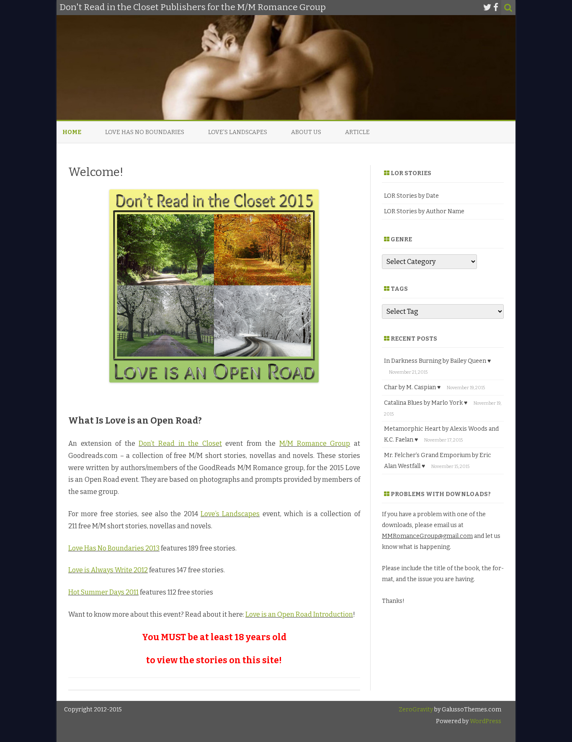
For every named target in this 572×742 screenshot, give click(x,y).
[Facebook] (495, 7)
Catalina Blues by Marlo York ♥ (425, 402)
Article (357, 132)
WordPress (485, 721)
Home (71, 132)
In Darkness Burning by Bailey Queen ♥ (437, 361)
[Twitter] (487, 7)
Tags (399, 288)
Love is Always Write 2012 (108, 570)
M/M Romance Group (314, 443)
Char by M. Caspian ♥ (412, 387)
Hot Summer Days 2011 (103, 592)
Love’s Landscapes (237, 132)
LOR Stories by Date (411, 195)
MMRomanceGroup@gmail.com (427, 536)
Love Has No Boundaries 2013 (114, 548)
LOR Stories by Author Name (424, 211)
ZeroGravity (416, 709)
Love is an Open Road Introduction (299, 614)
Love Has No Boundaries (144, 132)
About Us (306, 132)
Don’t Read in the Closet (180, 443)
